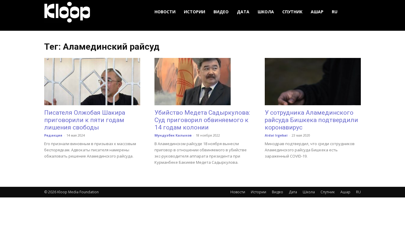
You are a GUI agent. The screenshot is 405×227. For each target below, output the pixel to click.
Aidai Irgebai (276, 135)
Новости (165, 11)
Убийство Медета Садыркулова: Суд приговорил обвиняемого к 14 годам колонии (202, 120)
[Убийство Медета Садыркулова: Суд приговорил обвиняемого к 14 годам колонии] (202, 81)
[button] (354, 12)
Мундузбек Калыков (173, 135)
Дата (243, 11)
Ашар (317, 11)
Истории (194, 11)
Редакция (53, 135)
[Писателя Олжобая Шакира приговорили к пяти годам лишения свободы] (92, 81)
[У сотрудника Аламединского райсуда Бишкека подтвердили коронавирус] (313, 81)
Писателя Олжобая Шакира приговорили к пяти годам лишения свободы (84, 120)
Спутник (292, 11)
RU (334, 11)
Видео (221, 11)
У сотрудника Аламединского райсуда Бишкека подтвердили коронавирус (311, 120)
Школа (266, 11)
